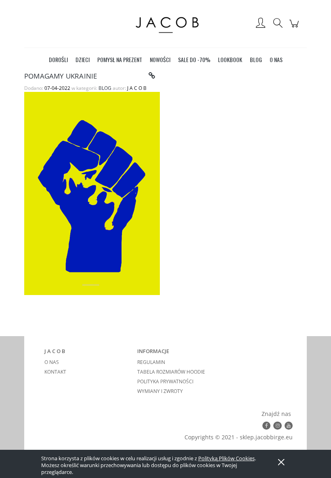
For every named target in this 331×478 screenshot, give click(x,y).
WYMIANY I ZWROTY (160, 391)
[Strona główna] (165, 23)
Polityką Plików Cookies (226, 458)
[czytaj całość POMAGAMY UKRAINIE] (152, 76)
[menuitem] (58, 59)
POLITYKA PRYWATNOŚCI (165, 381)
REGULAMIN (151, 362)
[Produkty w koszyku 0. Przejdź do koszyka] (295, 27)
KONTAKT (55, 371)
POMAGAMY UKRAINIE (60, 76)
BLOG (104, 88)
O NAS (51, 362)
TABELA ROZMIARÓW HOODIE (171, 371)
